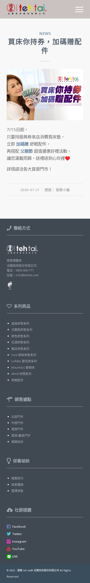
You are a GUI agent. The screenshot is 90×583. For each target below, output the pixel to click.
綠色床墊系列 (20, 336)
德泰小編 (63, 189)
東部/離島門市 (20, 435)
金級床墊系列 (20, 323)
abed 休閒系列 (21, 374)
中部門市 (17, 423)
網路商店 (17, 441)
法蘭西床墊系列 (21, 329)
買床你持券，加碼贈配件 (45, 46)
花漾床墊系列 (20, 342)
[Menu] (77, 9)
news (45, 33)
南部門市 (17, 429)
